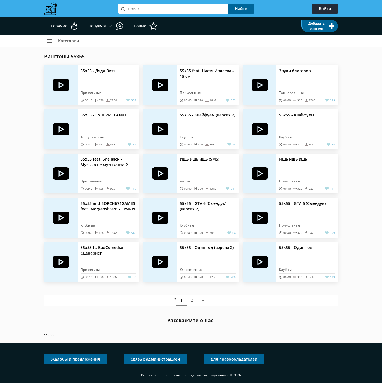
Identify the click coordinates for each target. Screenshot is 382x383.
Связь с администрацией (155, 359)
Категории (68, 40)
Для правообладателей (234, 359)
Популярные (100, 26)
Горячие (59, 26)
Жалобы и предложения (75, 359)
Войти (325, 8)
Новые (140, 26)
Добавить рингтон (316, 26)
